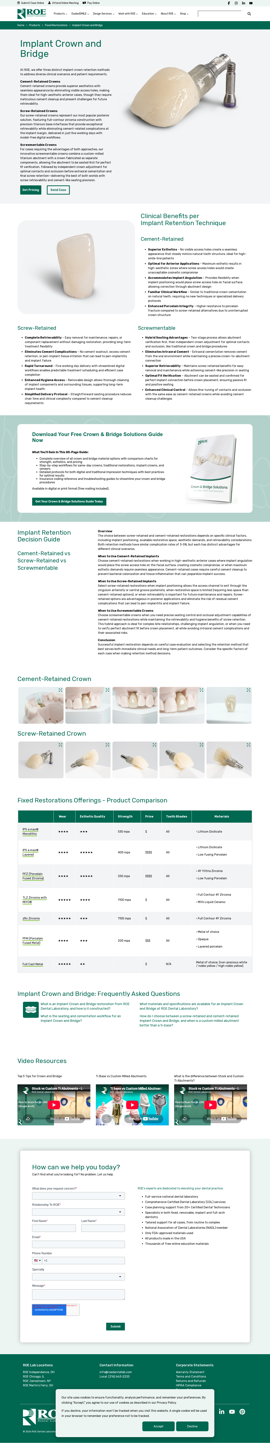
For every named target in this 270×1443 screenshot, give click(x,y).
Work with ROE (126, 13)
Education (148, 13)
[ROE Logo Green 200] (31, 14)
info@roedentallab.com (116, 1372)
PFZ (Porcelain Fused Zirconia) (33, 876)
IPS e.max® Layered (30, 852)
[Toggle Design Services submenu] (113, 13)
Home (20, 25)
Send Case (58, 190)
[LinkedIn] (243, 3)
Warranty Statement (190, 1372)
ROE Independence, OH (39, 1372)
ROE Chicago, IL (33, 1376)
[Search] (249, 13)
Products (59, 13)
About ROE (167, 13)
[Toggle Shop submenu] (187, 13)
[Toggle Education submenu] (155, 13)
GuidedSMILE (79, 13)
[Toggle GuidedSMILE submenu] (88, 13)
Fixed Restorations (56, 25)
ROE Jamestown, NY (37, 1381)
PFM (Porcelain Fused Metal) (33, 941)
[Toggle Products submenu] (66, 13)
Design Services (102, 13)
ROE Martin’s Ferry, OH (38, 1385)
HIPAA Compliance (188, 1385)
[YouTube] (251, 3)
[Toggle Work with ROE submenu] (137, 13)
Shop (183, 13)
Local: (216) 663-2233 (114, 1376)
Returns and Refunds (191, 1381)
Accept (158, 1426)
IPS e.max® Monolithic (30, 832)
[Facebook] (229, 3)
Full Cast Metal (33, 964)
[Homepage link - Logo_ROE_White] (46, 1423)
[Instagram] (236, 3)
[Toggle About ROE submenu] (175, 13)
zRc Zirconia (31, 918)
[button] (222, 1413)
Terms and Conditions (191, 1376)
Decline (192, 1426)
